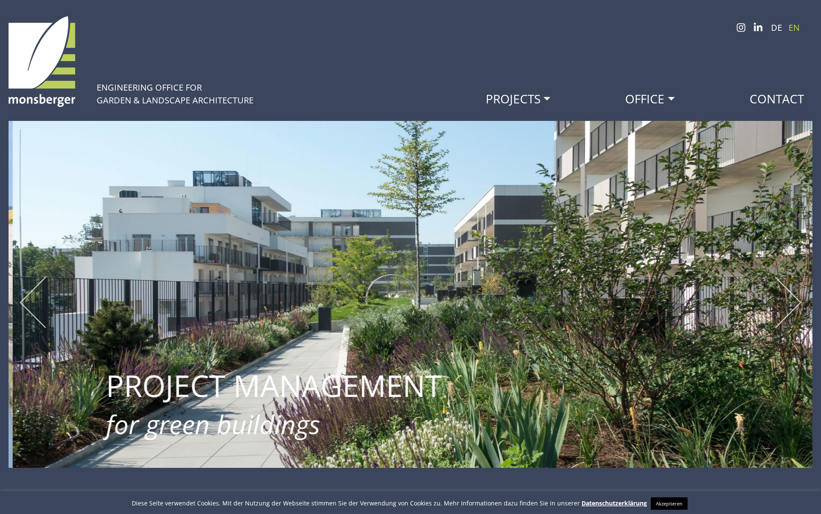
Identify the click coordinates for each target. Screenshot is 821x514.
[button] (29, 308)
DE (776, 27)
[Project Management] (410, 294)
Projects (513, 99)
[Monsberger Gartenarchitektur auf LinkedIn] (758, 30)
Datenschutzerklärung (614, 503)
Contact (777, 99)
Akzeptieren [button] (669, 503)
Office (644, 99)
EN (794, 27)
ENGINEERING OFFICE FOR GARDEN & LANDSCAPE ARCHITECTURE (175, 94)
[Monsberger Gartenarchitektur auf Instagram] (741, 30)
